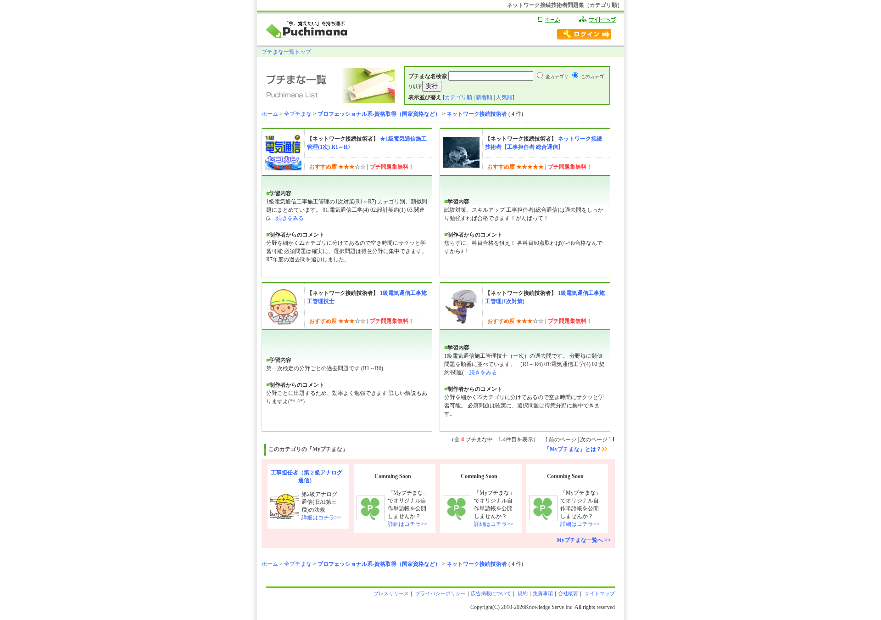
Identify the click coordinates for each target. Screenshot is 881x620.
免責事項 (543, 593)
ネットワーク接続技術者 (476, 114)
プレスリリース (391, 593)
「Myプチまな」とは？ (573, 449)
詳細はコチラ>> (321, 517)
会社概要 (568, 593)
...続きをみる (288, 218)
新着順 (484, 97)
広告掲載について (491, 593)
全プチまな (298, 114)
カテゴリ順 (458, 97)
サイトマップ (599, 593)
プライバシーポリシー (440, 593)
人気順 (504, 97)
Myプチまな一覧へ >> (584, 540)
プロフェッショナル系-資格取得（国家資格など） (379, 114)
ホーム (270, 114)
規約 (522, 593)
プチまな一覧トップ (286, 52)
